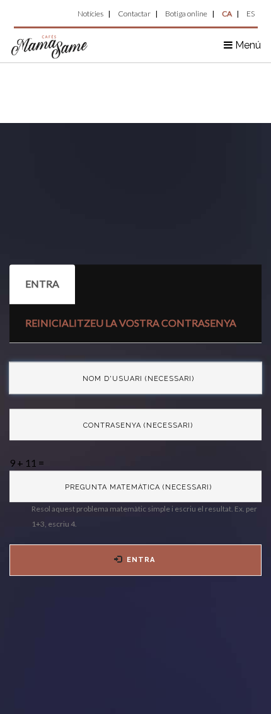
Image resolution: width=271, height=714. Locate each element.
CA (227, 13)
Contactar (134, 13)
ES (250, 13)
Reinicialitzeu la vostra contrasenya (130, 323)
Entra (50, 291)
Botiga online (186, 13)
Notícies (90, 13)
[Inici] (49, 45)
